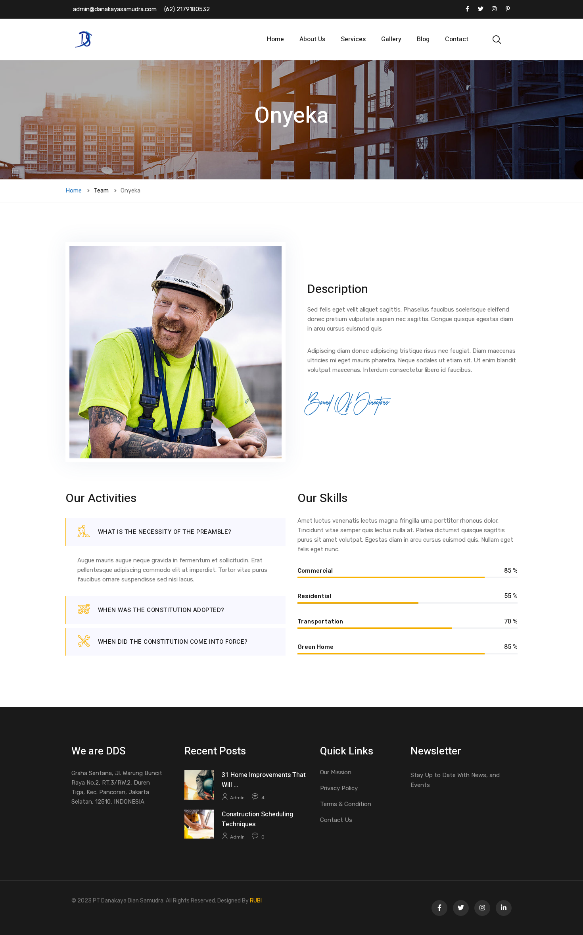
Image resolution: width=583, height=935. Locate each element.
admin (237, 797)
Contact (456, 39)
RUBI (256, 900)
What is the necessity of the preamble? (165, 531)
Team (101, 190)
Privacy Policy (339, 788)
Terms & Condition (345, 804)
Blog (423, 39)
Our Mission (335, 772)
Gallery (391, 39)
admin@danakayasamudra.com (115, 9)
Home (275, 39)
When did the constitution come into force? (173, 641)
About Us (312, 39)
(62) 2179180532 (187, 9)
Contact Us (336, 819)
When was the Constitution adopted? (161, 610)
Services (353, 39)
